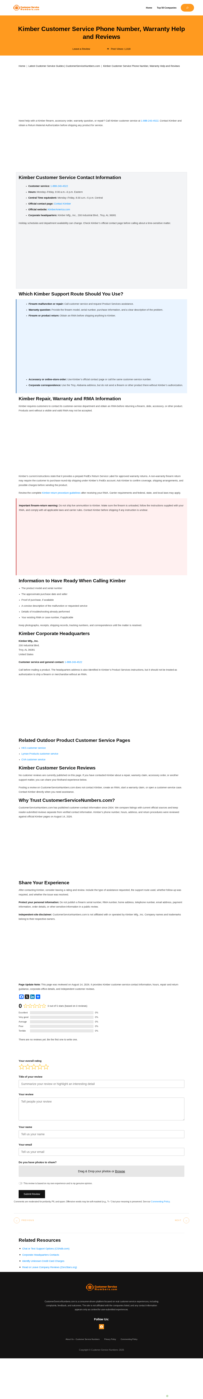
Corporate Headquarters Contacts (40, 1254)
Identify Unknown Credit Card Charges (43, 1261)
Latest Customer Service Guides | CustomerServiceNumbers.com (64, 66)
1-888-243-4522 (150, 120)
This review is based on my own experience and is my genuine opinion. (57, 1183)
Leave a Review (81, 49)
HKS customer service (33, 748)
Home (22, 66)
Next (178, 1220)
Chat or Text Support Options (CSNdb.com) (45, 1248)
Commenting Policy (160, 1201)
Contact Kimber (62, 203)
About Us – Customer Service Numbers (83, 1339)
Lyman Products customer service (39, 753)
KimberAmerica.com (59, 209)
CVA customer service (33, 759)
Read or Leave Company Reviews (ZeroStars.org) (49, 1267)
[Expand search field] (187, 8)
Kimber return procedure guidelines (61, 492)
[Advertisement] (101, 90)
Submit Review (32, 1194)
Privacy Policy (110, 1339)
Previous (28, 1220)
